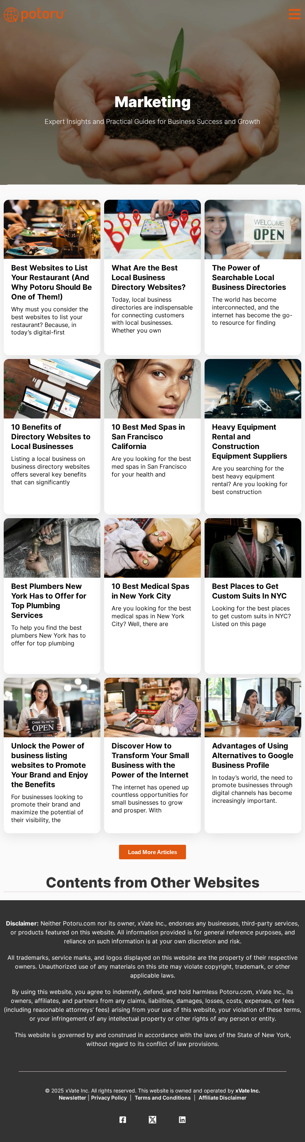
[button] (294, 14)
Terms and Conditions (163, 1097)
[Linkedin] (182, 1119)
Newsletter (72, 1097)
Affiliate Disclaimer (223, 1097)
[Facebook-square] (122, 1119)
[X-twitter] (152, 1119)
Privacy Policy (109, 1097)
